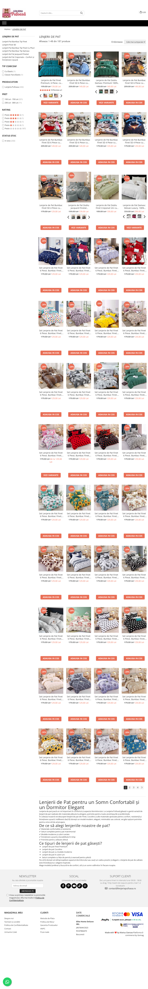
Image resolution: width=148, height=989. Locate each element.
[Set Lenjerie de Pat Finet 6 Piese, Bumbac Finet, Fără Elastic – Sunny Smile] (106, 314)
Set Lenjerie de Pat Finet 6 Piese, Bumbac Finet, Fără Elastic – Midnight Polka (134, 637)
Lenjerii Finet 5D (9, 44)
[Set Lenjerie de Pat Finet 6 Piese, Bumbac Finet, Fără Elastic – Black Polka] (106, 437)
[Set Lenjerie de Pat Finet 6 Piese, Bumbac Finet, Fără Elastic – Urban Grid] (78, 681)
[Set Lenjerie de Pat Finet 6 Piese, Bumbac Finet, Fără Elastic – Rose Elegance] (134, 314)
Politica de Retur (47, 922)
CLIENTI (44, 912)
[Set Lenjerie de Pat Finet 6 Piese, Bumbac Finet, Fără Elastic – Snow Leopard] (134, 437)
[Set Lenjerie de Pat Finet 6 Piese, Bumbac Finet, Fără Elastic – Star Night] (50, 251)
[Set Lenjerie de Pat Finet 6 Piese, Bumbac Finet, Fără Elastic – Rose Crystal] (78, 314)
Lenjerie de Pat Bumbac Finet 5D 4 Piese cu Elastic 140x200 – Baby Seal (106, 141)
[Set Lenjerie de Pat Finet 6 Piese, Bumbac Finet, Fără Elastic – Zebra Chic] (134, 559)
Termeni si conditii (12, 922)
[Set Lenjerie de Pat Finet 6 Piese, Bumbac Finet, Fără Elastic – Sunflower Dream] (78, 498)
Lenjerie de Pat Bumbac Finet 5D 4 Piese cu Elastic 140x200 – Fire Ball (134, 141)
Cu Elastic (9, 71)
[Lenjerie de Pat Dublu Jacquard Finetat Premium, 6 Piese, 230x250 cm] (78, 187)
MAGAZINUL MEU (13, 912)
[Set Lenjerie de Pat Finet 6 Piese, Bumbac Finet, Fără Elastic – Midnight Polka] (134, 620)
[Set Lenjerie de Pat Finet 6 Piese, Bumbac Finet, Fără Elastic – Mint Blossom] (50, 498)
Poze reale (44, 932)
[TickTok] (79, 885)
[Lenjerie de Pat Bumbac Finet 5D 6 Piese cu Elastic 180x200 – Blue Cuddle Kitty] (78, 64)
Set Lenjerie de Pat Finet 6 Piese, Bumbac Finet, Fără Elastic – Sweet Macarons (51, 332)
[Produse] (4, 24)
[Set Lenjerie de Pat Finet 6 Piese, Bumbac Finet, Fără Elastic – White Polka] (106, 620)
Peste (7, 115)
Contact (7, 928)
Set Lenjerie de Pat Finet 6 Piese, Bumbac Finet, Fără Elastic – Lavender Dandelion (106, 698)
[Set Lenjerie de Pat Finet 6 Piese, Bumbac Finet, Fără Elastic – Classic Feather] (106, 559)
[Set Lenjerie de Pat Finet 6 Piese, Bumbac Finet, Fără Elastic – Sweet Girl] (78, 251)
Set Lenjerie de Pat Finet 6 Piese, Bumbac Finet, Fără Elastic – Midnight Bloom (78, 759)
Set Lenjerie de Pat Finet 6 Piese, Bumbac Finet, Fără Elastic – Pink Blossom (51, 454)
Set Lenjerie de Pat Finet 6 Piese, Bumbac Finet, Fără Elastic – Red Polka (78, 454)
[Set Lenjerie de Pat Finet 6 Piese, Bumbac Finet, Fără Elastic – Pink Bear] (78, 620)
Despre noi (9, 918)
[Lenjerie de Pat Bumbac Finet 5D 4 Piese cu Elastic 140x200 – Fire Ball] (134, 124)
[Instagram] (85, 885)
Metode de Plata (47, 918)
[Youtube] (74, 885)
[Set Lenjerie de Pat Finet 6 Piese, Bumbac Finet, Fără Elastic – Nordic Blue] (78, 558)
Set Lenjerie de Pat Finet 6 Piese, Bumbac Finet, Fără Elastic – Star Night (51, 269)
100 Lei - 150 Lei (11, 99)
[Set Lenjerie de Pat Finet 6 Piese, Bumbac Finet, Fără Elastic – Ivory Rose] (50, 620)
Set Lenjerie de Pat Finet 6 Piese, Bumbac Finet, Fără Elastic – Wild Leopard (51, 393)
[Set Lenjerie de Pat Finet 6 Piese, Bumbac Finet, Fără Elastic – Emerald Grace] (134, 376)
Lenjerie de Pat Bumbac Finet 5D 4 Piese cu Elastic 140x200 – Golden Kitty (51, 206)
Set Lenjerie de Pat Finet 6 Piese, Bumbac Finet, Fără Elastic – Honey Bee (51, 759)
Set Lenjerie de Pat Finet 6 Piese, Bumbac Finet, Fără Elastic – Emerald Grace (134, 393)
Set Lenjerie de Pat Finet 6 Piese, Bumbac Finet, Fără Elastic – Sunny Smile (106, 332)
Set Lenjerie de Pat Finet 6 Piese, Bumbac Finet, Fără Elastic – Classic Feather (106, 576)
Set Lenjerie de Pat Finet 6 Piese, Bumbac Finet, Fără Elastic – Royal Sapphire (106, 515)
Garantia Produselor (49, 925)
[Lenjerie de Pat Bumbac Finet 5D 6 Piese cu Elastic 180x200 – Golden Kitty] (134, 64)
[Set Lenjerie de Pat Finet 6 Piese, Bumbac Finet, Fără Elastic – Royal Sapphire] (106, 498)
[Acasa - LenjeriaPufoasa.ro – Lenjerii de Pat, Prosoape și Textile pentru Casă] (16, 13)
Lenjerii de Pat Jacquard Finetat (15, 54)
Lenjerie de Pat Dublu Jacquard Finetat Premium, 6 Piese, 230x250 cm (78, 206)
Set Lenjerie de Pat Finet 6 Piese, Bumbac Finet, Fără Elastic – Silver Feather (78, 393)
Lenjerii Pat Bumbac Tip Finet (14, 41)
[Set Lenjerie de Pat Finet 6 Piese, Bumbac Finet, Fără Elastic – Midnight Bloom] (78, 741)
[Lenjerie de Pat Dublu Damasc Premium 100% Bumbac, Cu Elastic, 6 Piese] (106, 64)
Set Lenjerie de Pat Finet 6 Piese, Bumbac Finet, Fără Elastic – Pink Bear (78, 637)
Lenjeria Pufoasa (12, 87)
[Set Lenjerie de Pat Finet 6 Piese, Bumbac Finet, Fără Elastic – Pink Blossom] (50, 437)
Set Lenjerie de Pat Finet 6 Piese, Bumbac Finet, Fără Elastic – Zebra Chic (134, 576)
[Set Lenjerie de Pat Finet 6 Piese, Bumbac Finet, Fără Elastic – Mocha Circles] (50, 558)
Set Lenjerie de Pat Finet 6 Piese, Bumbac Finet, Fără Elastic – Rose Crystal (78, 332)
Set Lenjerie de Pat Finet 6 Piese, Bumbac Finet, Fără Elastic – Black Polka (106, 454)
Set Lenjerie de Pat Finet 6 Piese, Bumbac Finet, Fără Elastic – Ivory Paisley (51, 698)
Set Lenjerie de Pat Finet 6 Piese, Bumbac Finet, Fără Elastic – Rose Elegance (134, 332)
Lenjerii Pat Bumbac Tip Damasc (15, 51)
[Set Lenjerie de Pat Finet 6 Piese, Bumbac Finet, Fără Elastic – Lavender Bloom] (106, 251)
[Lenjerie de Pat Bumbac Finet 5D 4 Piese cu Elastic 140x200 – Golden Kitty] (50, 187)
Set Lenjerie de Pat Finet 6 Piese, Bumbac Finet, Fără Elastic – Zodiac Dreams (134, 759)
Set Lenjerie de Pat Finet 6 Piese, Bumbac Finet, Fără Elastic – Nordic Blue (78, 576)
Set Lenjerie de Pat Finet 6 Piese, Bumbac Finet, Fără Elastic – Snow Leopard (134, 454)
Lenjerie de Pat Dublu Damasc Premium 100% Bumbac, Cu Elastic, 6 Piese (106, 81)
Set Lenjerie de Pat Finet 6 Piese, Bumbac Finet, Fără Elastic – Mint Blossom (51, 515)
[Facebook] (63, 885)
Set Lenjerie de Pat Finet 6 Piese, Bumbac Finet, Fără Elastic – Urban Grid (79, 698)
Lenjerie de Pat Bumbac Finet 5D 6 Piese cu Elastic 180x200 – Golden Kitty (134, 81)
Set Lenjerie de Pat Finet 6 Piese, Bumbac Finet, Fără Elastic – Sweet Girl (78, 269)
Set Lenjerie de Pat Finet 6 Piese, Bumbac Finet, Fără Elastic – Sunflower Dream (78, 515)
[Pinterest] (68, 885)
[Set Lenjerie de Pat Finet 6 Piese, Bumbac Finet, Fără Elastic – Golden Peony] (134, 498)
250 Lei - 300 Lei (11, 102)
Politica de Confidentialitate (16, 925)
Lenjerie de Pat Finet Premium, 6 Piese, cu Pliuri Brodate (51, 81)
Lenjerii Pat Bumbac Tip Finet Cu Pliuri (18, 48)
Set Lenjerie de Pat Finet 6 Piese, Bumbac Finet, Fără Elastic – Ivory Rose (51, 637)
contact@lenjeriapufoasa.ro (122, 888)
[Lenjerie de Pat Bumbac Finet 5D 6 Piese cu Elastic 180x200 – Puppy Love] (50, 124)
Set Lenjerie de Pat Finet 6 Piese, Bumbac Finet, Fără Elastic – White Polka (106, 637)
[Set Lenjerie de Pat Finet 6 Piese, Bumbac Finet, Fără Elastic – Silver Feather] (78, 376)
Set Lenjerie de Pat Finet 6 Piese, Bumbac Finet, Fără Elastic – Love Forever (134, 269)
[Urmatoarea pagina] (142, 787)
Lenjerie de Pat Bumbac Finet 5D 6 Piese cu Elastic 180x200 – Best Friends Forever (78, 141)
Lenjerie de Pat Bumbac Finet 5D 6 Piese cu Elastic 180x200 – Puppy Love (50, 141)
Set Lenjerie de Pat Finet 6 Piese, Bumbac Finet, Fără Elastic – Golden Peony (134, 515)
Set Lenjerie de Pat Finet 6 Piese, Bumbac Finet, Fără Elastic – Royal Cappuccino (134, 698)
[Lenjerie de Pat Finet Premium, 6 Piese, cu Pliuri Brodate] (50, 64)
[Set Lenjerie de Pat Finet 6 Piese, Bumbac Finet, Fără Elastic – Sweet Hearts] (106, 742)
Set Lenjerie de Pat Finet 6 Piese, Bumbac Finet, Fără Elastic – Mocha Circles (51, 576)
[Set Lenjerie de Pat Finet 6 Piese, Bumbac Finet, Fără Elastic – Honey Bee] (50, 741)
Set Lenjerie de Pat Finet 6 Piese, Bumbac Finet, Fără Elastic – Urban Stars (106, 393)
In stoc (8, 140)
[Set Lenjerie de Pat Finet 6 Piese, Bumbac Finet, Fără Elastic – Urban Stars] (106, 375)
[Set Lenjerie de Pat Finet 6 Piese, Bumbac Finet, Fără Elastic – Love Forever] (134, 251)
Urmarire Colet (10, 932)
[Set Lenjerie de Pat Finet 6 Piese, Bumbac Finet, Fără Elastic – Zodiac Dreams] (134, 742)
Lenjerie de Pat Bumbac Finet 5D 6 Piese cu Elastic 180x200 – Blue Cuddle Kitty (78, 81)
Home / (8, 29)
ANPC (42, 928)
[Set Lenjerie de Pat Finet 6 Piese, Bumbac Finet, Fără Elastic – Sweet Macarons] (50, 314)
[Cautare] (81, 13)
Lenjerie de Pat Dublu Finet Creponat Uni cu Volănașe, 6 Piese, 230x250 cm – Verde (106, 206)
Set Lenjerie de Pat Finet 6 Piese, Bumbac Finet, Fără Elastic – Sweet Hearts (106, 759)
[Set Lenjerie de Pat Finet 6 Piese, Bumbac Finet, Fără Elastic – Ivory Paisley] (50, 681)
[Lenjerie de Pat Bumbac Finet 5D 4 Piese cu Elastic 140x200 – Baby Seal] (106, 124)
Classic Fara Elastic (12, 74)
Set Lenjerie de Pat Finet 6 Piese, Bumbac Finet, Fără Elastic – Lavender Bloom (106, 269)
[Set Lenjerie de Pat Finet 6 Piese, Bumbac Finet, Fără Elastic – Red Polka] (78, 437)
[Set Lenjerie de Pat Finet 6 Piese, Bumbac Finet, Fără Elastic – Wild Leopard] (50, 376)
